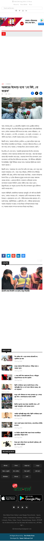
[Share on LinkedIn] (40, 93)
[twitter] (20, 10)
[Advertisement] (22, 59)
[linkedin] (26, 10)
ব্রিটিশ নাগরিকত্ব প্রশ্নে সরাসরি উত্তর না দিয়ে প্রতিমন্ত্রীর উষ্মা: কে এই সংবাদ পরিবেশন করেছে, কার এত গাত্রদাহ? (27, 387)
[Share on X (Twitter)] (36, 93)
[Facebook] (16, 10)
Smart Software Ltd (26, 538)
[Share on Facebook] (32, 93)
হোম (3, 84)
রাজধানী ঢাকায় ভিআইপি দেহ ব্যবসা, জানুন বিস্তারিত (16, 291)
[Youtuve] (23, 10)
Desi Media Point (29, 535)
